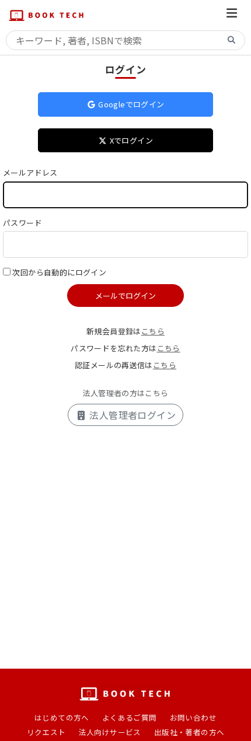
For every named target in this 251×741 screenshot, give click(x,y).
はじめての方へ (61, 717)
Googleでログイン (130, 104)
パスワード (22, 222)
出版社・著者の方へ (189, 731)
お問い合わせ (193, 717)
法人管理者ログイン (131, 415)
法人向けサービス (110, 731)
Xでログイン (130, 140)
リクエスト (46, 731)
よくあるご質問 (129, 717)
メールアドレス (30, 172)
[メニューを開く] (231, 15)
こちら (153, 331)
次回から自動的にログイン (59, 272)
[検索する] (232, 40)
